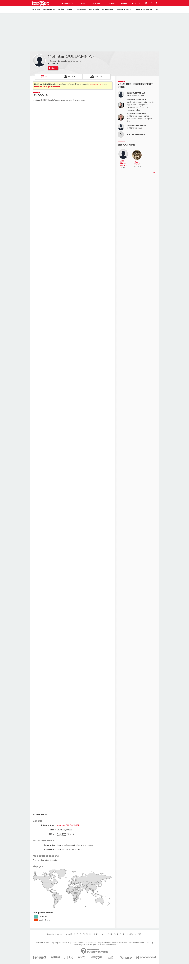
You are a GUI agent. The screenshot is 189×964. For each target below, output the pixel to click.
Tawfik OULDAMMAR (136, 125)
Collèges (70, 9)
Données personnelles (119, 943)
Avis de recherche (144, 9)
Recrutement (106, 943)
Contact (81, 943)
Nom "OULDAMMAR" (136, 134)
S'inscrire (35, 9)
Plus (135, 3)
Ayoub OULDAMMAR (136, 113)
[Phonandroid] (146, 957)
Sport (83, 3)
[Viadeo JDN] (111, 957)
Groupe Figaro (91, 945)
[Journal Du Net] (69, 957)
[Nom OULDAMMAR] (121, 134)
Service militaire (124, 9)
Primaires (81, 9)
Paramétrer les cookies (136, 943)
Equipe (54, 943)
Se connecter (49, 9)
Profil (48, 76)
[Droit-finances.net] (82, 957)
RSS (98, 943)
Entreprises (107, 9)
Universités (93, 9)
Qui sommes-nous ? (43, 943)
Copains (99, 76)
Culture (96, 3)
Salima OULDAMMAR (136, 100)
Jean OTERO (137, 163)
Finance (111, 3)
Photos (71, 76)
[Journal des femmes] (40, 957)
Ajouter (54, 68)
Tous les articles (90, 943)
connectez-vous (97, 84)
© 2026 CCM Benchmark (107, 945)
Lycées (61, 9)
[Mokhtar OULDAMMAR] (39, 60)
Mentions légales (79, 945)
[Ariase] (126, 957)
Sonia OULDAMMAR (136, 93)
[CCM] (55, 957)
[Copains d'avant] (96, 957)
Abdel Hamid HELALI (123, 163)
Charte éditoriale (63, 943)
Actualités (67, 3)
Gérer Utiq (149, 943)
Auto (124, 3)
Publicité (74, 943)
